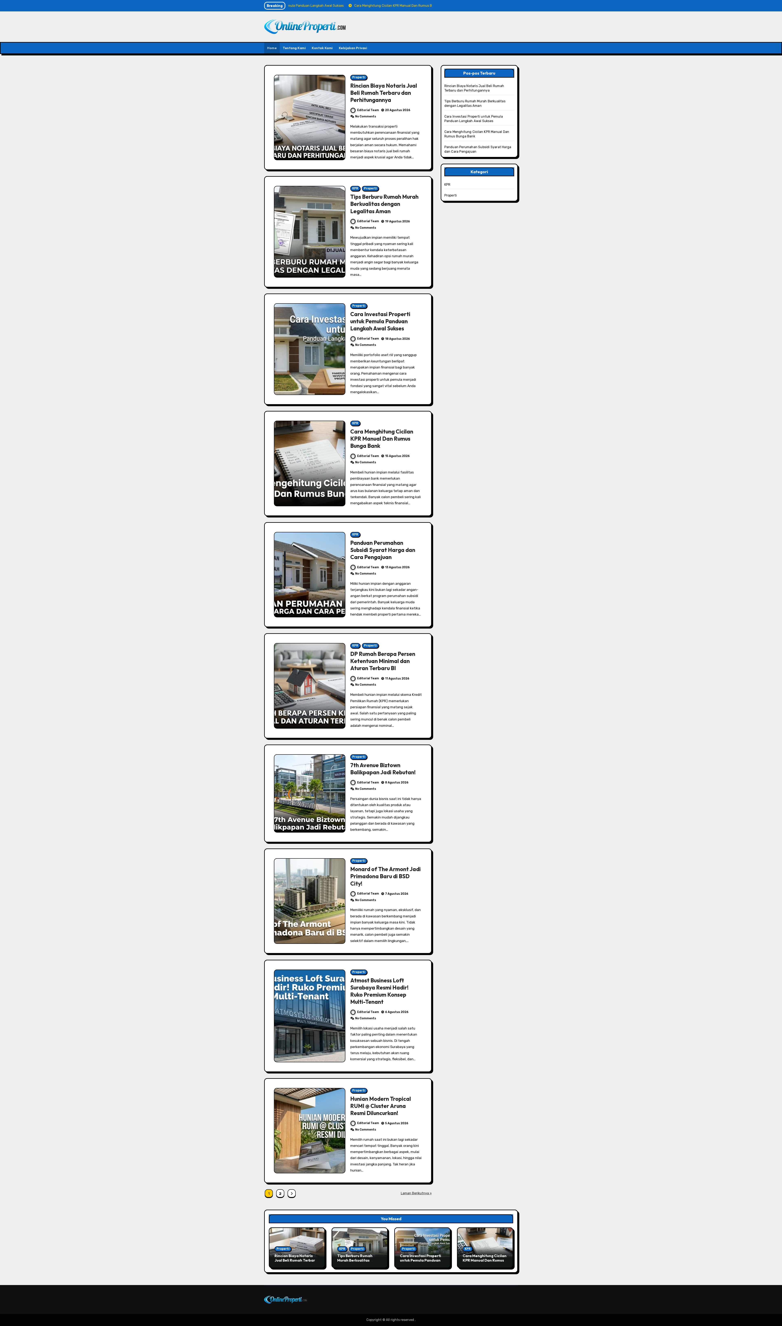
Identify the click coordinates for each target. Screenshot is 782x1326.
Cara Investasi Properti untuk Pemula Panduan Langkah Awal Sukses (380, 321)
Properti (358, 77)
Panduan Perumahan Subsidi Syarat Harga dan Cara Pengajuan (382, 549)
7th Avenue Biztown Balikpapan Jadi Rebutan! (383, 769)
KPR (355, 188)
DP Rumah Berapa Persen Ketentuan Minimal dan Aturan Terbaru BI (382, 661)
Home (272, 48)
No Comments (365, 116)
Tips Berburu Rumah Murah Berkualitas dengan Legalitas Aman (384, 203)
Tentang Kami (294, 48)
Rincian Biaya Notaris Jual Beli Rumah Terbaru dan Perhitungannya (383, 92)
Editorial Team (368, 110)
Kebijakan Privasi (353, 48)
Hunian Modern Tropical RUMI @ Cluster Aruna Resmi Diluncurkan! (380, 1105)
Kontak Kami (322, 48)
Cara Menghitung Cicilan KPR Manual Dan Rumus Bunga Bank (381, 438)
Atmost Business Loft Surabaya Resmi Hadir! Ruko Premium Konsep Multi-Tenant (379, 991)
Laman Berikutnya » (416, 1193)
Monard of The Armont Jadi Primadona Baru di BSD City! (385, 876)
